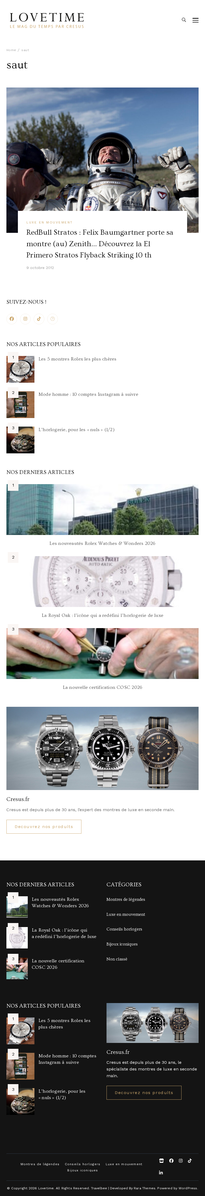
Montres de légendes (126, 899)
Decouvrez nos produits (44, 826)
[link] (52, 319)
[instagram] (25, 319)
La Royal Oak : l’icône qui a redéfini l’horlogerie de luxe (102, 615)
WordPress (188, 1188)
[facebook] (11, 319)
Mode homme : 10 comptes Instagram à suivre (88, 394)
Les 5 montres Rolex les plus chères (77, 359)
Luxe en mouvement (49, 222)
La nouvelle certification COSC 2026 (102, 687)
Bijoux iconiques (122, 944)
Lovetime (46, 1188)
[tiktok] (39, 319)
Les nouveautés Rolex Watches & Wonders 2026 (102, 543)
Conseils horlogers (124, 929)
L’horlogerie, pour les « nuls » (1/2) (76, 429)
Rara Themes (144, 1188)
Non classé (117, 959)
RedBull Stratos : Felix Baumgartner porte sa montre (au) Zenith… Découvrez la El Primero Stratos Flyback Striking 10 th (100, 243)
